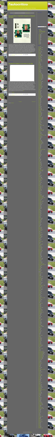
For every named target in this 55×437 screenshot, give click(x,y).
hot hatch (39, 204)
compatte (39, 132)
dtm (38, 158)
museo (39, 292)
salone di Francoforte (41, 352)
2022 (39, 29)
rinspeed (39, 344)
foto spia (39, 179)
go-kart (39, 188)
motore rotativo (40, 288)
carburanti (39, 115)
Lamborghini (39, 234)
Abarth (39, 48)
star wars (39, 385)
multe (39, 290)
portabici (39, 323)
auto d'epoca (40, 75)
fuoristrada (39, 182)
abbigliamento (40, 49)
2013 (39, 41)
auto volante (39, 83)
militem (39, 266)
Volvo (39, 422)
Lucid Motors (40, 247)
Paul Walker (39, 309)
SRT (39, 381)
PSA (38, 327)
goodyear (39, 190)
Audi (39, 71)
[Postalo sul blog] (25, 54)
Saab (39, 350)
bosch (39, 99)
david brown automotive (41, 149)
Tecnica (39, 397)
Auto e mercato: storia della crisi (21, 10)
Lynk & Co (39, 248)
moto (39, 275)
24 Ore (39, 46)
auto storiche (40, 81)
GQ (31, 52)
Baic (38, 89)
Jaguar (39, 224)
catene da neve (40, 117)
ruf (38, 347)
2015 (39, 39)
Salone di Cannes (40, 351)
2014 (39, 40)
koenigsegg (39, 232)
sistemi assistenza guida (41, 369)
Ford (39, 176)
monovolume (40, 272)
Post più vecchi (33, 101)
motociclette (39, 282)
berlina (39, 92)
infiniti (39, 217)
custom (39, 146)
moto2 (39, 281)
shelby (39, 365)
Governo (39, 192)
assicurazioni (40, 66)
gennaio (40, 33)
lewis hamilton (40, 241)
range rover (39, 335)
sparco (39, 376)
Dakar (39, 148)
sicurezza (39, 367)
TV (38, 413)
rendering (39, 339)
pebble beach (40, 310)
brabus (39, 100)
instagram (13, 92)
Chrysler (39, 121)
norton (39, 298)
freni (39, 181)
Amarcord (39, 57)
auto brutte (39, 73)
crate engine (39, 141)
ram (38, 334)
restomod (39, 340)
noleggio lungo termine (41, 297)
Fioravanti (39, 175)
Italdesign (39, 221)
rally (38, 333)
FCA (39, 171)
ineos (39, 216)
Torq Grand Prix (40, 404)
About (13, 10)
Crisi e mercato (40, 142)
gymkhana (39, 199)
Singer (39, 368)
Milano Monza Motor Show (41, 264)
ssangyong (39, 382)
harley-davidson (40, 201)
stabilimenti (39, 384)
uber (39, 415)
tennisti (39, 400)
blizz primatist (40, 96)
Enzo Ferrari (39, 167)
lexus (39, 242)
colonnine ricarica (40, 130)
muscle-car (39, 291)
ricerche (39, 342)
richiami (39, 343)
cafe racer (39, 108)
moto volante (40, 280)
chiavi (39, 120)
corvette (39, 137)
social (39, 372)
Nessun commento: (20, 54)
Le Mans (39, 239)
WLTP (39, 424)
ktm (38, 233)
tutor (39, 412)
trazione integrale (40, 408)
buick (39, 105)
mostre (39, 274)
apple (39, 63)
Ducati (39, 159)
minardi (39, 268)
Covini (39, 139)
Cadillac (39, 107)
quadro (39, 331)
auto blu (39, 72)
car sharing (39, 113)
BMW (39, 98)
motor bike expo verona (41, 285)
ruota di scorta (40, 348)
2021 (39, 34)
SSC (39, 383)
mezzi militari (40, 259)
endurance (39, 165)
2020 (39, 35)
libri (38, 243)
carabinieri (39, 114)
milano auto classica (40, 263)
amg (39, 58)
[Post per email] (23, 54)
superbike (39, 392)
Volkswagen (39, 421)
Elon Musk (39, 163)
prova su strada (40, 326)
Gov (38, 191)
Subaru (39, 391)
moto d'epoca (40, 276)
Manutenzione (40, 250)
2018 (39, 37)
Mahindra (39, 249)
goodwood (39, 189)
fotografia (39, 180)
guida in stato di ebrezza (41, 197)
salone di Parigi (40, 357)
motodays (39, 283)
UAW (39, 414)
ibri (38, 209)
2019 (39, 36)
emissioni (39, 164)
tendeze (39, 399)
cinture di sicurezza (40, 125)
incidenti (39, 213)
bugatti (39, 104)
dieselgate (39, 154)
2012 (39, 42)
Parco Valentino (40, 307)
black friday (39, 95)
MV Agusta (39, 293)
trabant (39, 406)
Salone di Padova (40, 356)
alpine (39, 56)
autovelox (39, 88)
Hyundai (39, 208)
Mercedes (12, 55)
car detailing (39, 112)
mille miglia (39, 267)
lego (38, 240)
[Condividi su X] (26, 54)
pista (39, 318)
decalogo (39, 150)
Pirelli (39, 317)
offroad (39, 301)
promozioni (39, 325)
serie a (39, 364)
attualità (39, 70)
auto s (39, 80)
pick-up (39, 314)
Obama (39, 300)
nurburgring (39, 299)
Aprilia (39, 64)
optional (39, 305)
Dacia (39, 147)
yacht (39, 425)
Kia (38, 231)
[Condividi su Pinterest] (27, 54)
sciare (39, 360)
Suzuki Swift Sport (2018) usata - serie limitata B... (42, 31)
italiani (39, 222)
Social (15, 10)
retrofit (39, 341)
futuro (39, 183)
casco (39, 116)
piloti (39, 315)
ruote (39, 349)
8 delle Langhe (40, 47)
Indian (39, 214)
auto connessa (40, 74)
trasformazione (40, 407)
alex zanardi (39, 54)
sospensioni (39, 374)
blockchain (39, 97)
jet (38, 226)
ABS (38, 50)
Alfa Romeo (39, 55)
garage (39, 184)
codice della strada (40, 129)
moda (14, 55)
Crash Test (39, 140)
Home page (9, 10)
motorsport (39, 289)
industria (39, 215)
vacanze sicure (40, 416)
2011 (39, 43)
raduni (39, 332)
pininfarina (39, 316)
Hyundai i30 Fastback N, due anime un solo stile (21, 63)
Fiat (38, 173)
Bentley (39, 91)
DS (38, 157)
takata (39, 395)
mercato (39, 255)
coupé (39, 138)
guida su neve (40, 198)
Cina (39, 123)
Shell (39, 366)
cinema (39, 124)
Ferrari (39, 172)
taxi (38, 396)
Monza (39, 273)
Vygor (39, 423)
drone (39, 156)
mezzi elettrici (40, 258)
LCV (38, 238)
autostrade (39, 87)
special (39, 377)
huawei (39, 205)
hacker (39, 200)
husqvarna (39, 207)
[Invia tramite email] (24, 54)
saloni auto (39, 359)
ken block (39, 230)
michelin (39, 260)
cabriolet (39, 106)
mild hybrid (39, 265)
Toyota (39, 405)
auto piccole (39, 79)
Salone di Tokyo (40, 358)
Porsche (39, 322)
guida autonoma (40, 196)
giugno (40, 30)
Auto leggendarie (29, 10)
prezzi (39, 324)
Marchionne (39, 251)
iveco (39, 223)
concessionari (40, 134)
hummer (39, 206)
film (38, 174)
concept (39, 133)
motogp (39, 284)
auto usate (39, 82)
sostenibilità (39, 375)
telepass (39, 398)
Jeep (39, 225)
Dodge (39, 155)
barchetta (39, 90)
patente (39, 308)
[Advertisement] (22, 59)
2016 (39, 38)
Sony (39, 373)
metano (39, 257)
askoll (39, 65)
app (38, 62)
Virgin (39, 420)
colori (39, 131)
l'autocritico (18, 4)
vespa (39, 417)
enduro (39, 166)
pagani (39, 306)
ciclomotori (39, 122)
